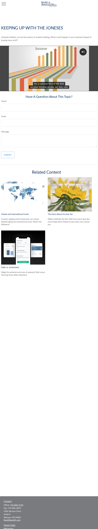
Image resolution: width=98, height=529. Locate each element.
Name (3, 101)
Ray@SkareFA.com (12, 520)
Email (3, 116)
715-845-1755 (16, 505)
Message (5, 132)
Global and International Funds (15, 214)
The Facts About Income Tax (60, 214)
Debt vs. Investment (10, 267)
